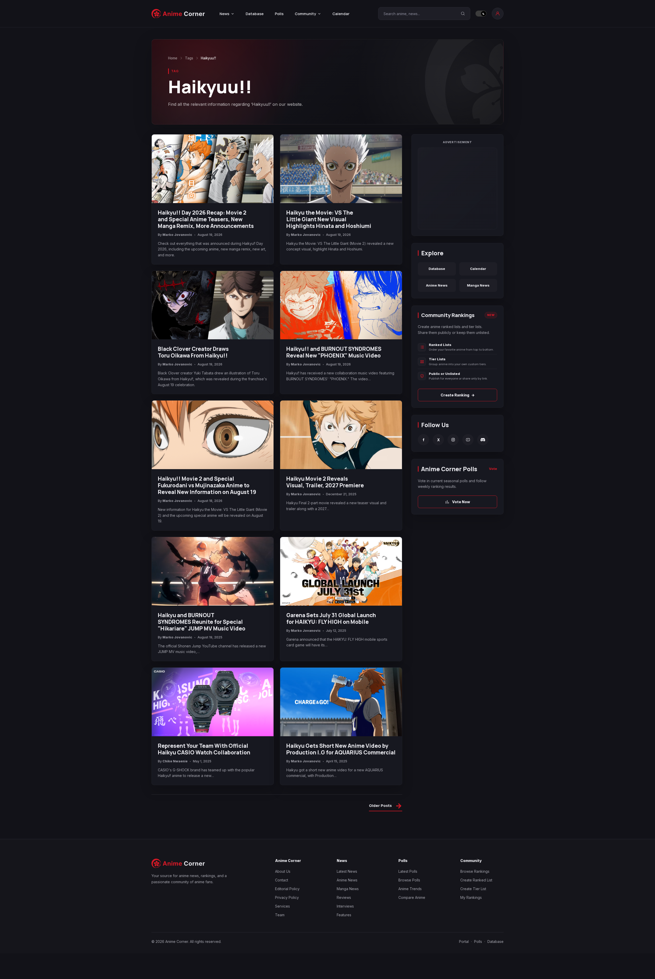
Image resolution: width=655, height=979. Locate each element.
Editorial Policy (287, 889)
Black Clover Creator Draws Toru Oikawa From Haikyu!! (193, 352)
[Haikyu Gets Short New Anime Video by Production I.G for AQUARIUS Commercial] (341, 702)
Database (255, 13)
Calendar (341, 13)
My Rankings (471, 897)
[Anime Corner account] (498, 13)
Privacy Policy (287, 897)
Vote (493, 469)
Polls (279, 13)
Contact (281, 880)
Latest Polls (407, 871)
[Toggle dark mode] (481, 13)
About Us (282, 871)
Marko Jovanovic (177, 235)
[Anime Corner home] (178, 13)
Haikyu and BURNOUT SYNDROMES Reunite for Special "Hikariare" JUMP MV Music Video (201, 622)
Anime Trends (410, 889)
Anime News (436, 285)
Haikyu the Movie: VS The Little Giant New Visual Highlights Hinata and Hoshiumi (328, 219)
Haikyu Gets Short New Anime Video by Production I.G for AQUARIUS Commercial (341, 749)
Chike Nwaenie (175, 761)
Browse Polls (409, 880)
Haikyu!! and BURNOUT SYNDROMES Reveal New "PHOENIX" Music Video (333, 352)
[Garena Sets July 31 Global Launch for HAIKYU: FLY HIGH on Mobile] (341, 571)
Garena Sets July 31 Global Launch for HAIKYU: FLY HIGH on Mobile (331, 618)
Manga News (478, 285)
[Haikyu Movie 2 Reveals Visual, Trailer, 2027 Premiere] (341, 435)
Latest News (347, 871)
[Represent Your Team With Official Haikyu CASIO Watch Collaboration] (213, 702)
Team (280, 915)
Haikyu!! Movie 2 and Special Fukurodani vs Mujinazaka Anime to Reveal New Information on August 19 (207, 485)
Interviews (345, 906)
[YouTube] (468, 439)
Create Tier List (473, 889)
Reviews (344, 897)
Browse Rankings (474, 871)
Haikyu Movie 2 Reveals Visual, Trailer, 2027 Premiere (325, 482)
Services (282, 906)
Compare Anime (411, 897)
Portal (464, 941)
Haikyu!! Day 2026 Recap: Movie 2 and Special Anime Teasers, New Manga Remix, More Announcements (206, 219)
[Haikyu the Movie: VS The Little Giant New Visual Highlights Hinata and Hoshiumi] (341, 168)
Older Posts (385, 806)
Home (172, 58)
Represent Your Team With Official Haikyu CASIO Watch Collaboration (204, 749)
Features (344, 915)
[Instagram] (453, 439)
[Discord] (482, 439)
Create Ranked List (476, 880)
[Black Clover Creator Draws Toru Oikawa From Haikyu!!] (213, 305)
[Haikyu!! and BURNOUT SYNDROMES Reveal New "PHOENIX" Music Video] (341, 305)
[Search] (463, 13)
